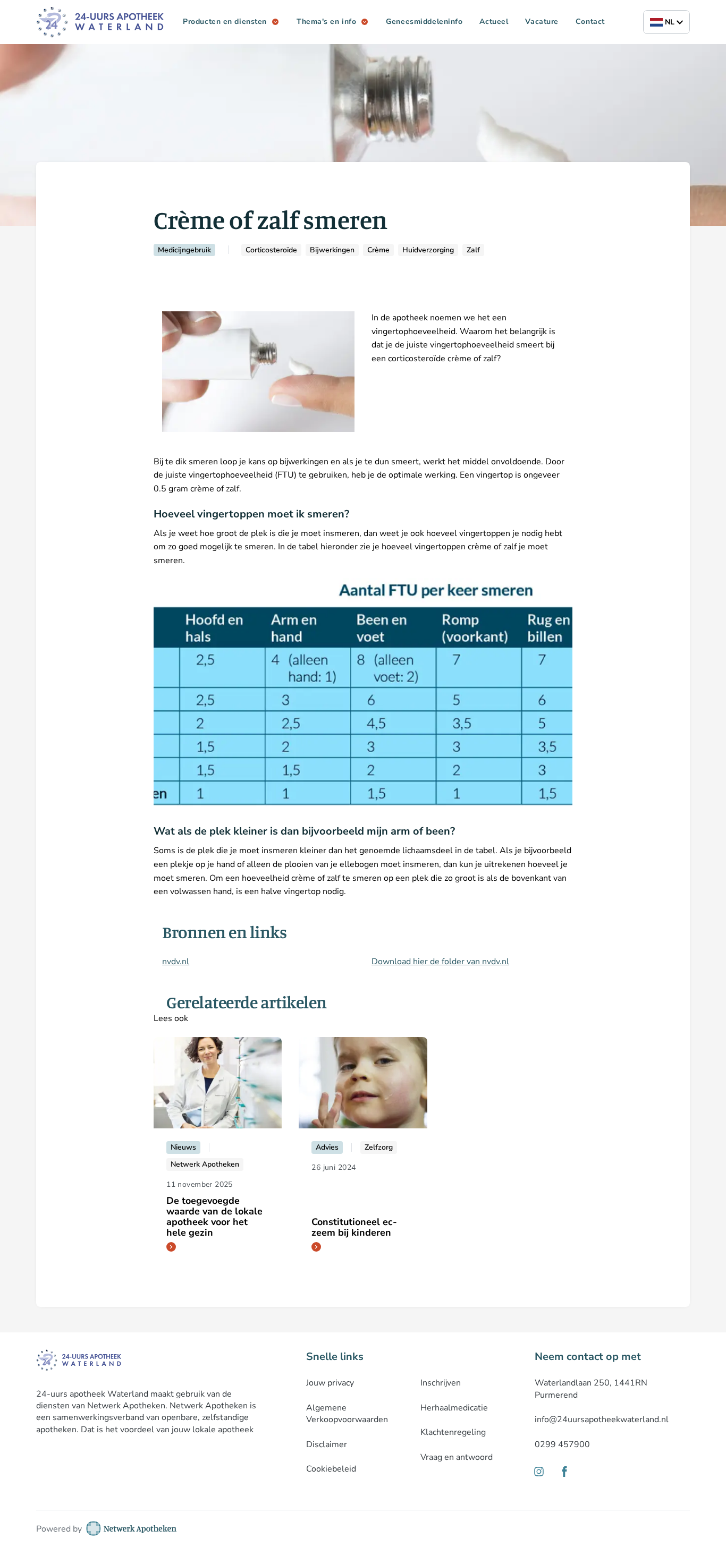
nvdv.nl (175, 961)
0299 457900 (562, 1444)
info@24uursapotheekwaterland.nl (602, 1419)
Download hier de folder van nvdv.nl (440, 961)
